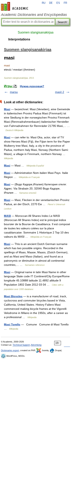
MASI (7, 215)
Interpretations (19, 39)
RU (43, 3)
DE (51, 3)
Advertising (36, 345)
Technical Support (21, 345)
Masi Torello (12, 324)
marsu (14, 92)
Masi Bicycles (13, 296)
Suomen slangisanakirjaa (35, 32)
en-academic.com (15, 6)
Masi (7, 109)
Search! (62, 22)
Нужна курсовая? (32, 86)
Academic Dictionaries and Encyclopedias (34, 15)
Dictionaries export (10, 350)
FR (65, 3)
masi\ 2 (59, 92)
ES (58, 3)
